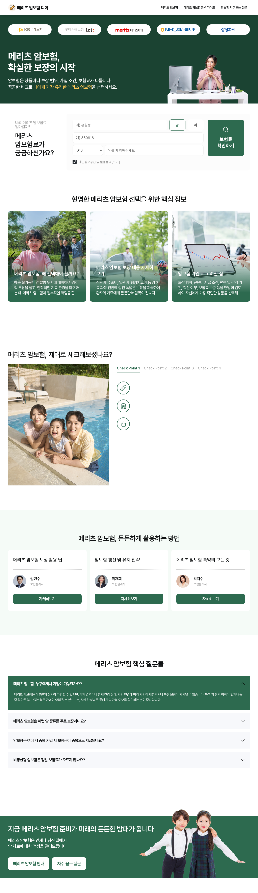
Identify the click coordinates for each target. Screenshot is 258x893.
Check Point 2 (155, 368)
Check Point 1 (128, 368)
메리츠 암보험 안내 (28, 863)
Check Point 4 (209, 368)
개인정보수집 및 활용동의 (95, 162)
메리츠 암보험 (169, 7)
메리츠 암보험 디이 (12, 8)
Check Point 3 (182, 368)
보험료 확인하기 (225, 142)
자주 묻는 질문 (69, 863)
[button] (245, 256)
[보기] (115, 162)
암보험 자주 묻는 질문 (234, 7)
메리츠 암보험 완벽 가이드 (199, 7)
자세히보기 (47, 598)
